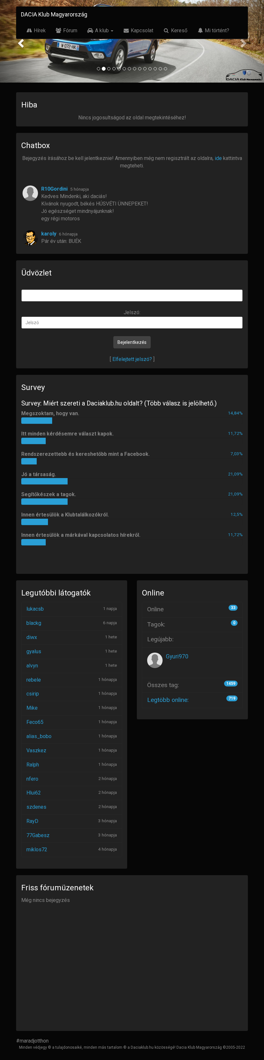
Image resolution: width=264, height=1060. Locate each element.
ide (218, 158)
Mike (32, 708)
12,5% (237, 514)
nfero (32, 779)
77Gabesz (38, 835)
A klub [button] (102, 30)
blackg (33, 623)
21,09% (235, 473)
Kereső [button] (178, 30)
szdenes (36, 807)
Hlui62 (33, 793)
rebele (33, 680)
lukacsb (35, 609)
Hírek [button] (39, 30)
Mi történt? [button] (216, 30)
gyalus (33, 651)
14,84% (235, 412)
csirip (32, 694)
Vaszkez (36, 750)
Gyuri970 (177, 656)
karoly (48, 234)
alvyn (32, 666)
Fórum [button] (69, 30)
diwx (31, 637)
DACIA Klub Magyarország (54, 14)
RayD (32, 821)
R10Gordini (54, 189)
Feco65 (34, 722)
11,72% (235, 433)
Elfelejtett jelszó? (132, 359)
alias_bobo (39, 736)
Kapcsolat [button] (141, 30)
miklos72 (36, 849)
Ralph (32, 765)
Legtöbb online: (168, 700)
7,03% (237, 453)
